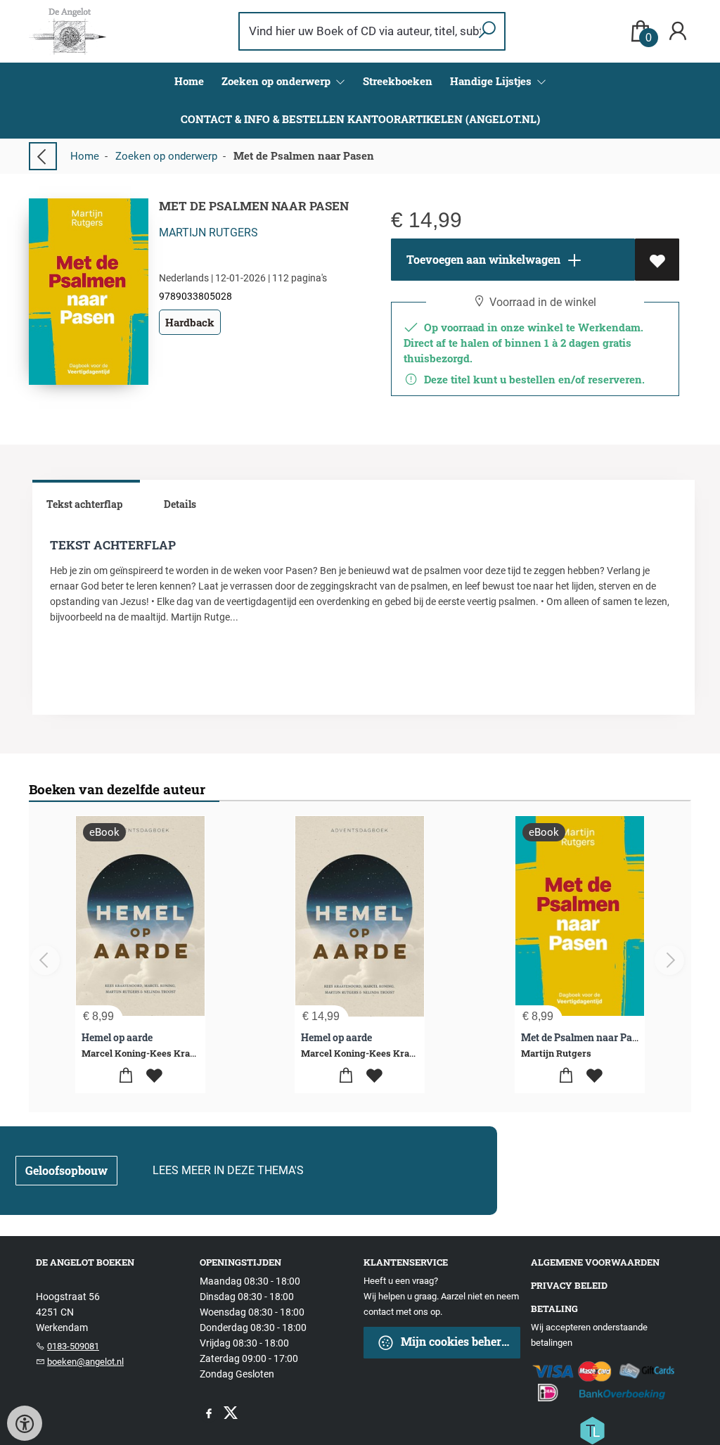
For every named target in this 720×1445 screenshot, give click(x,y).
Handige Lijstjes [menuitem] (492, 81)
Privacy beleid (569, 1285)
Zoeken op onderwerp (166, 156)
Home (189, 81)
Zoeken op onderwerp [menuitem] (277, 81)
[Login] (677, 31)
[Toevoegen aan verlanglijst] (657, 259)
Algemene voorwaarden (595, 1262)
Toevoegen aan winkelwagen (482, 259)
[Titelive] (592, 1429)
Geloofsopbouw (66, 1170)
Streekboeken (397, 81)
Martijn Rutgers (208, 232)
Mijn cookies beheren (456, 1341)
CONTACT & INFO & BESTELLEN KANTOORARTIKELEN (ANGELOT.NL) (360, 119)
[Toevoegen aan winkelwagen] (126, 1076)
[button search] (487, 31)
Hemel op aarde (117, 1037)
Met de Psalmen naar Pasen (584, 1037)
